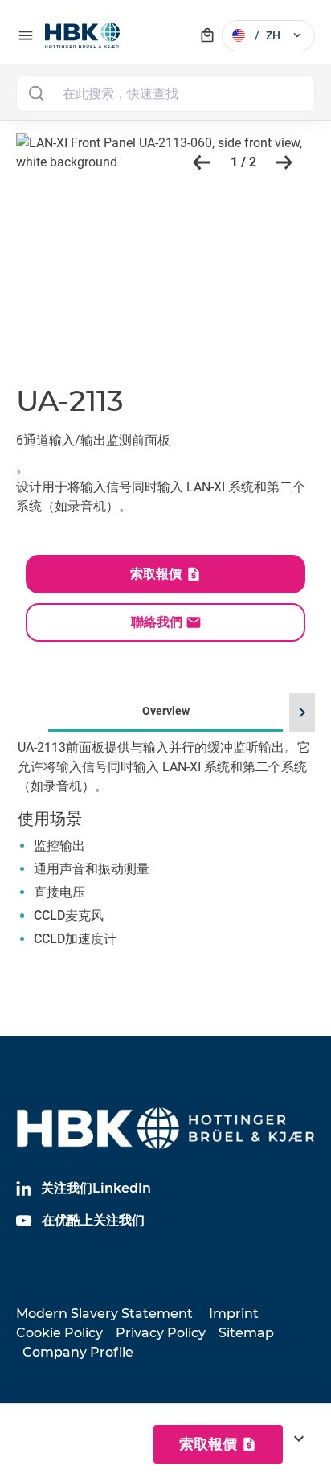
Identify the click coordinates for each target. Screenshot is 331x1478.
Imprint (234, 1313)
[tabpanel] (165, 867)
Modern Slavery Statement (104, 1313)
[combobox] (165, 93)
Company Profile (77, 1352)
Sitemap (246, 1332)
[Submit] (36, 93)
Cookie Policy (59, 1332)
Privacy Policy (161, 1332)
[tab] (165, 845)
